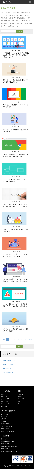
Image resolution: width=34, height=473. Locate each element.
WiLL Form (4, 406)
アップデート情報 (8, 372)
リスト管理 (21, 399)
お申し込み (4, 416)
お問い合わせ (4, 414)
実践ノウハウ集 (5, 403)
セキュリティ (21, 401)
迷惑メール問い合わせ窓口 (7, 431)
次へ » (30, 339)
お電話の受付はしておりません (9, 451)
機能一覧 (20, 396)
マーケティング (7, 368)
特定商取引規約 (5, 428)
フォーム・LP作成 (8, 364)
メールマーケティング (9, 360)
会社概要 (3, 419)
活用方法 (20, 394)
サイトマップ (4, 401)
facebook (3, 421)
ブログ (3, 394)
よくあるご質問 (5, 399)
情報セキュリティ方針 (6, 426)
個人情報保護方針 (5, 423)
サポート (20, 403)
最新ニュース (4, 396)
